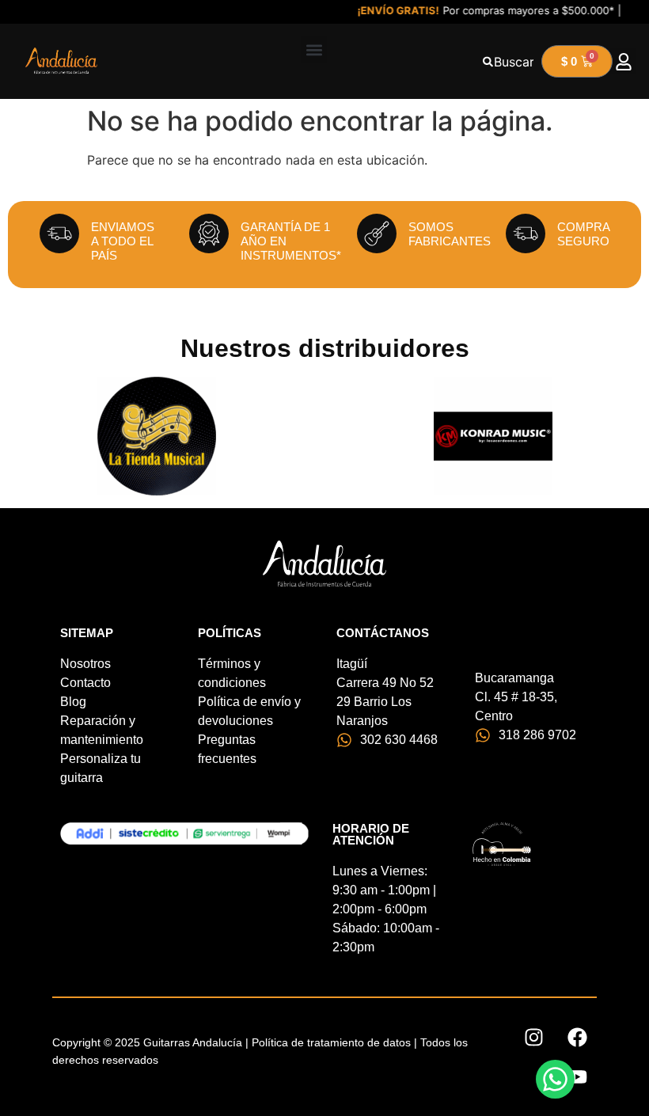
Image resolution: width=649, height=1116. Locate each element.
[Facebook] (577, 1037)
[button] (314, 49)
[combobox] (508, 62)
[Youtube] (577, 1077)
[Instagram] (533, 1037)
